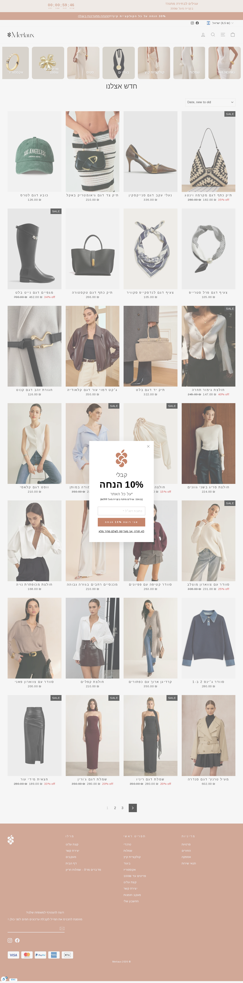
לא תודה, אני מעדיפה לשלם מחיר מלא (121, 531)
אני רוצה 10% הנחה (121, 522)
